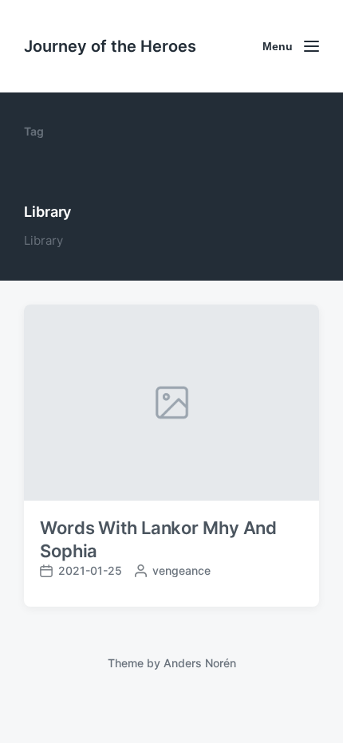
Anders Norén (200, 663)
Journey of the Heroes (110, 46)
